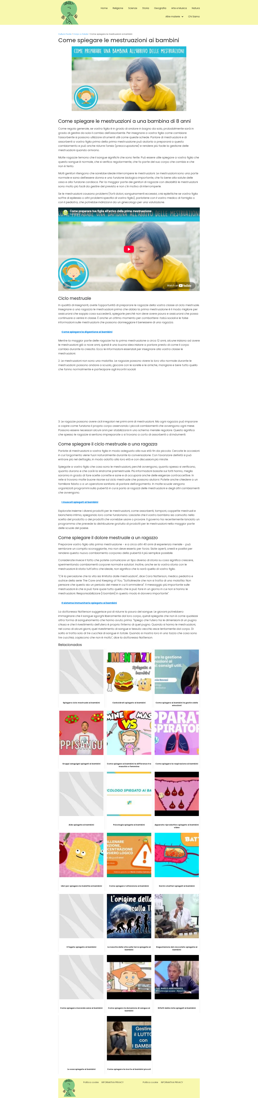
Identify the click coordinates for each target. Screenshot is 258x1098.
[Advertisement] (129, 395)
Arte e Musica (179, 8)
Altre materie (172, 16)
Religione (118, 8)
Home (104, 8)
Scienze (132, 8)
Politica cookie (91, 1082)
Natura (196, 8)
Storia (145, 8)
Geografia (160, 8)
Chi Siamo (194, 16)
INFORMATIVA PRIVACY (112, 1082)
